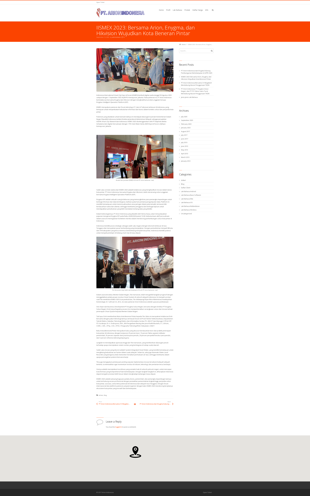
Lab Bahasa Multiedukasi (190, 206)
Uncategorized (186, 213)
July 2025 (184, 117)
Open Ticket (100, 2)
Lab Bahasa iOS (187, 202)
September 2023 (187, 120)
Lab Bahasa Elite (187, 199)
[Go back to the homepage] (120, 13)
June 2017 (184, 139)
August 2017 (185, 131)
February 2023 (186, 124)
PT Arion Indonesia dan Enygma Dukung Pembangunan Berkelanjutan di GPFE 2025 (156, 404)
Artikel (101, 395)
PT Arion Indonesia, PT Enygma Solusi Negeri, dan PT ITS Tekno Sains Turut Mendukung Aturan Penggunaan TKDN (195, 91)
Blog (105, 395)
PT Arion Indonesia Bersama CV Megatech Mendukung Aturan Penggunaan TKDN (117, 404)
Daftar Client (185, 188)
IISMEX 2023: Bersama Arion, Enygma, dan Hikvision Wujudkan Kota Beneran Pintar (196, 78)
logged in (118, 427)
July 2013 (184, 142)
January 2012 (185, 161)
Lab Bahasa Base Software (191, 195)
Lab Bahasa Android (188, 191)
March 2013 (185, 157)
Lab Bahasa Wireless (189, 210)
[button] (135, 452)
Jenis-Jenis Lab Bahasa (189, 97)
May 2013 (184, 150)
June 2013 (184, 146)
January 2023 (185, 128)
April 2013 (184, 153)
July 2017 (184, 135)
